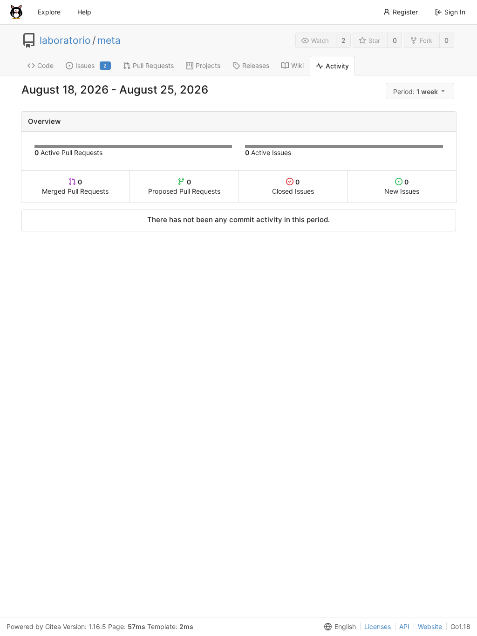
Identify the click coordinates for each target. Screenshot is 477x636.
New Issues (401, 186)
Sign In (454, 12)
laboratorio (65, 40)
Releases (255, 65)
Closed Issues (293, 186)
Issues (91, 65)
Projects (208, 65)
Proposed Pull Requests (184, 186)
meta (109, 40)
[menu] (421, 91)
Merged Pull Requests (75, 186)
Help (84, 12)
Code (45, 65)
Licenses (377, 626)
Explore (49, 12)
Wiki (297, 65)
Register (405, 12)
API (404, 626)
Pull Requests (153, 65)
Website (430, 626)
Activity (337, 66)
